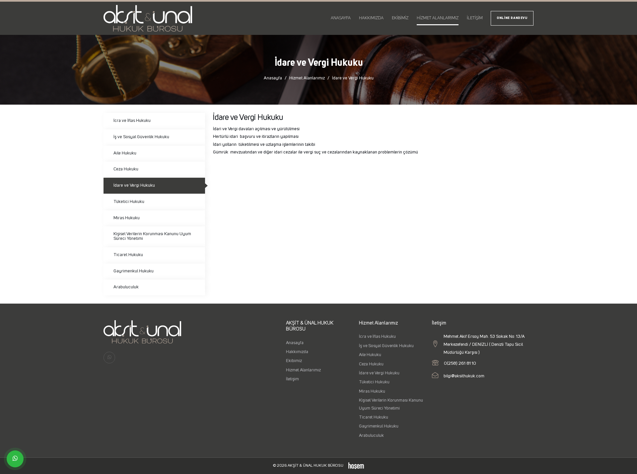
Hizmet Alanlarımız (438, 18)
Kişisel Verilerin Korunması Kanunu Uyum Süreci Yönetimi (152, 236)
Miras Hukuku (126, 218)
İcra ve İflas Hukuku (132, 120)
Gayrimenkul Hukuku (133, 271)
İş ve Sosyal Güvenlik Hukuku (141, 137)
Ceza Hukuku (125, 169)
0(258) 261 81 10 (460, 363)
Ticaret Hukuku (128, 254)
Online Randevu (512, 18)
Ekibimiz (400, 18)
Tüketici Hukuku (128, 201)
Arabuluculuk (126, 287)
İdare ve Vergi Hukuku (134, 185)
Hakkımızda (371, 18)
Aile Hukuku (124, 153)
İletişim (475, 18)
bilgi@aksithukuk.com (464, 376)
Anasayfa (341, 18)
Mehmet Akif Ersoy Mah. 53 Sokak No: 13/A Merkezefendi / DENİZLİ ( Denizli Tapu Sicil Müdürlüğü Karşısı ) (484, 344)
